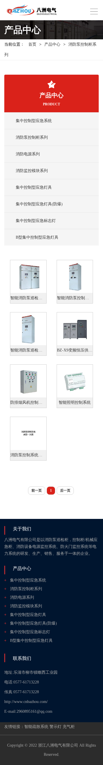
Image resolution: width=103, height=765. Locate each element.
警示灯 (55, 727)
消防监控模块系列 (32, 171)
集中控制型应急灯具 (34, 187)
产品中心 (52, 44)
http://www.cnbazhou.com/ (26, 702)
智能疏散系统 (36, 727)
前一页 (36, 490)
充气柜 (69, 727)
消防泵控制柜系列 (32, 137)
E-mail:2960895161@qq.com (28, 711)
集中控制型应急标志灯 (36, 221)
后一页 (65, 490)
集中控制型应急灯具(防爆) (39, 204)
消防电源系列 (28, 154)
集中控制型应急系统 (34, 121)
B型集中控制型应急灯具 (37, 237)
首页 (32, 44)
